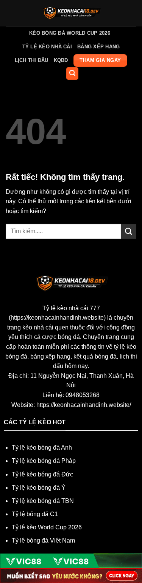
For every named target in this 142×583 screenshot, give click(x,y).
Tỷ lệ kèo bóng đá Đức (42, 474)
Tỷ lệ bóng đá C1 (35, 514)
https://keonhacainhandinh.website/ (83, 405)
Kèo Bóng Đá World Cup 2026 (69, 33)
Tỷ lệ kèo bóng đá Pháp (44, 461)
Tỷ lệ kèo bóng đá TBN (43, 501)
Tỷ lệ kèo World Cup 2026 (47, 527)
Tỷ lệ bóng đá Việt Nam (43, 540)
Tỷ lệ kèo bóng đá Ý (39, 487)
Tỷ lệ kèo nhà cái (47, 46)
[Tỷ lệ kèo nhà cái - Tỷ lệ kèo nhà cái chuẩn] (71, 13)
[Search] (72, 73)
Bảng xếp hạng (98, 46)
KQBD (61, 60)
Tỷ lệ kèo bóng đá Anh (42, 447)
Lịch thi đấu (31, 60)
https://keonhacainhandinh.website (57, 317)
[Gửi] (128, 231)
